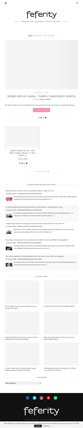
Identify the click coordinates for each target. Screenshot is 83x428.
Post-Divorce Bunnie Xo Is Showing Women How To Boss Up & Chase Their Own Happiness (35, 256)
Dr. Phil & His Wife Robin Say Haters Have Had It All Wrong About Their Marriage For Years (34, 207)
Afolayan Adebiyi (45, 99)
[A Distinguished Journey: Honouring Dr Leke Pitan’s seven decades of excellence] (61, 354)
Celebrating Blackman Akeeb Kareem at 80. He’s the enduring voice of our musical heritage (21, 338)
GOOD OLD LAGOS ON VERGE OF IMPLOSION (59, 306)
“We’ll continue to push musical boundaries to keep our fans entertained (21, 307)
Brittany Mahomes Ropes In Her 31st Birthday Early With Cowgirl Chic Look (29, 191)
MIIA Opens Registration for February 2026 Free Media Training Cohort (59, 338)
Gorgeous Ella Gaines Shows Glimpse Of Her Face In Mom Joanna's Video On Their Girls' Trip (35, 223)
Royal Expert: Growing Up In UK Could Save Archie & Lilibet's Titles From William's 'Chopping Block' (37, 240)
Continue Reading (41, 110)
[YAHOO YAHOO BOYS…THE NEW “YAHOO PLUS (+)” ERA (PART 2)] (22, 138)
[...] (51, 199)
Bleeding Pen (38, 92)
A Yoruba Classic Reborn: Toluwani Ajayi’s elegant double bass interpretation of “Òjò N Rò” (20, 369)
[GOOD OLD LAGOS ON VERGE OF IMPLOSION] (61, 292)
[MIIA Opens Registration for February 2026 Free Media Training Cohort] (61, 323)
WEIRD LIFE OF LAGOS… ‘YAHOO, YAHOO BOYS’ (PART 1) (41, 96)
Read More (46, 426)
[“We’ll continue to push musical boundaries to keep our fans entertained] (22, 292)
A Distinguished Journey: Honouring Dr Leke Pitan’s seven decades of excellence (60, 369)
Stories (47, 92)
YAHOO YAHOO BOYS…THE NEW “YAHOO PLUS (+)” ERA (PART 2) (22, 153)
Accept (38, 426)
